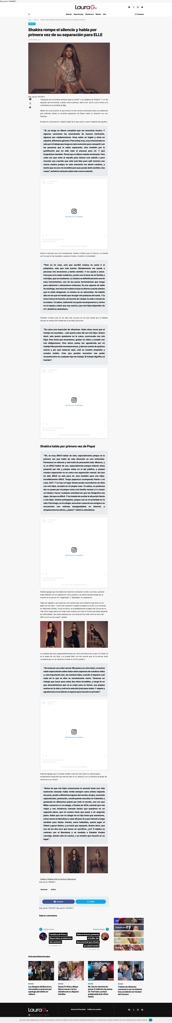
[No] (170, 1020)
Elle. (64, 105)
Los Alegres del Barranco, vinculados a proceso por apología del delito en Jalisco (40, 990)
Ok (150, 1020)
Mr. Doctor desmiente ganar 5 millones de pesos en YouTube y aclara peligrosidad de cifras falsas (100, 991)
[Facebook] (129, 7)
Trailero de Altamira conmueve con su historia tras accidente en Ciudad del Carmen (130, 990)
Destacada (44, 889)
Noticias (36, 19)
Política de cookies (94, 1009)
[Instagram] (137, 7)
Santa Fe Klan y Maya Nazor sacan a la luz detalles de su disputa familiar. (68, 990)
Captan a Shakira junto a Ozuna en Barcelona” (58, 879)
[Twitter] (133, 7)
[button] (29, 14)
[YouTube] (142, 7)
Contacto (140, 14)
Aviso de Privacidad (78, 1009)
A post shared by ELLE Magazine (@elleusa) (74, 246)
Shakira (53, 889)
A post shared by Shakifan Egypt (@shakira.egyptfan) (74, 435)
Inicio (29, 19)
